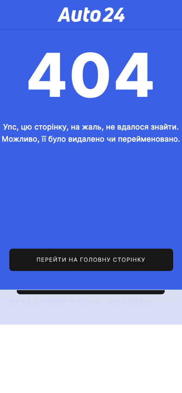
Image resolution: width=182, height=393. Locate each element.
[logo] (91, 14)
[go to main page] (91, 260)
